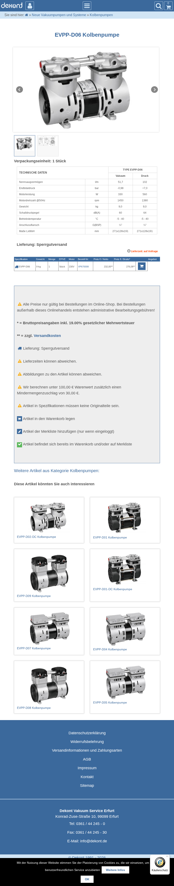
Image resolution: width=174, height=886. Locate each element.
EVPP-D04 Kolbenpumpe (110, 649)
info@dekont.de (93, 841)
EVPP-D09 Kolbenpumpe (34, 596)
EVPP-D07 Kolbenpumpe (34, 648)
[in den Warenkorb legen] (142, 266)
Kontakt (87, 777)
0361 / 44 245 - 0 (90, 824)
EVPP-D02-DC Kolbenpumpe (36, 536)
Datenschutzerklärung (87, 733)
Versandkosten (47, 336)
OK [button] (87, 879)
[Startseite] (26, 15)
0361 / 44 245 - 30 (91, 832)
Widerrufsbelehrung (87, 742)
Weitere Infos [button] (115, 870)
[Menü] (167, 857)
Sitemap (87, 785)
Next (154, 89)
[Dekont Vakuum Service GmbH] (11, 5)
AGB (87, 759)
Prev (19, 89)
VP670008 (83, 266)
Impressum (87, 768)
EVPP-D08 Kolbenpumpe (34, 707)
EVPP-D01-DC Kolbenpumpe (112, 589)
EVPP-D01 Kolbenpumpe (110, 537)
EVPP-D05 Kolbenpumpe (110, 702)
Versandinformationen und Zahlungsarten (87, 750)
